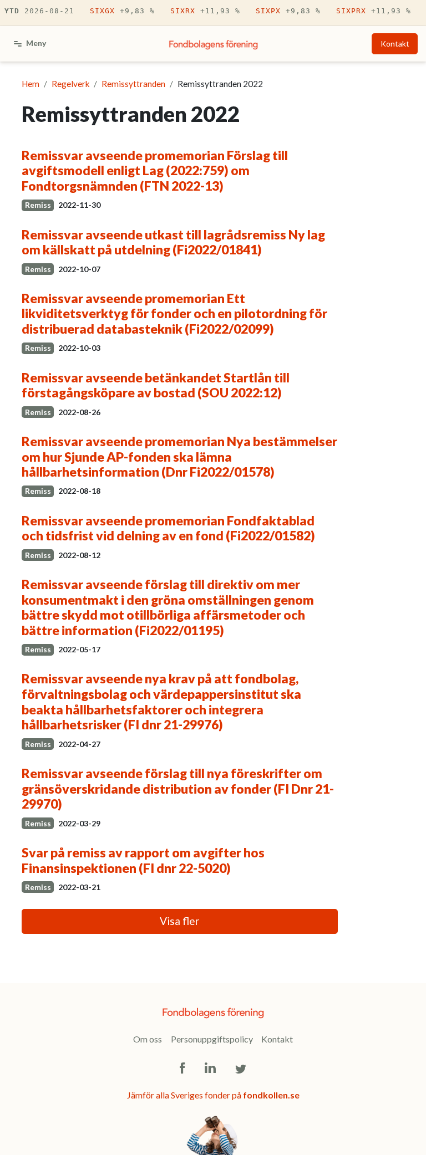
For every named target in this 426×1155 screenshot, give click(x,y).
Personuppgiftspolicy (212, 1039)
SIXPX (288, 11)
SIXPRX (373, 11)
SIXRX (205, 11)
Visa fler (179, 920)
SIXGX (122, 11)
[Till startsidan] (213, 43)
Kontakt (395, 43)
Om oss (147, 1039)
